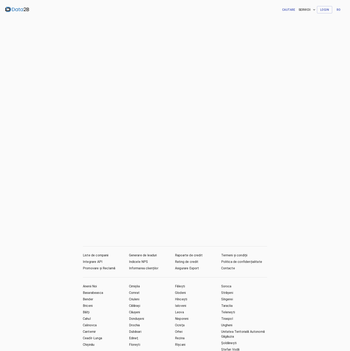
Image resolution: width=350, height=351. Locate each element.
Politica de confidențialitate (241, 262)
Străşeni (227, 293)
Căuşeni (134, 312)
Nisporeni (181, 319)
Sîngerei (227, 299)
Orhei (178, 332)
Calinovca (90, 325)
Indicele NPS (138, 262)
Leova (179, 312)
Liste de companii (96, 255)
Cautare (288, 9)
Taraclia (227, 306)
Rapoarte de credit (189, 255)
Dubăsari (135, 332)
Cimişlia (134, 286)
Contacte (228, 268)
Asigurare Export (187, 268)
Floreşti (134, 345)
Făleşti (180, 286)
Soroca (226, 286)
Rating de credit (186, 262)
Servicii (305, 9)
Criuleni (134, 299)
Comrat (134, 293)
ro (339, 9)
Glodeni (180, 293)
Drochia (134, 325)
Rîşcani (180, 345)
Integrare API (92, 262)
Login (324, 9)
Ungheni (227, 325)
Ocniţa (180, 325)
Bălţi (86, 312)
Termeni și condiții (234, 255)
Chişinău (88, 345)
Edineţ (133, 338)
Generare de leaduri (143, 255)
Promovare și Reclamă (99, 268)
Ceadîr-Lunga (92, 338)
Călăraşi (134, 306)
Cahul (87, 319)
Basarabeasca (93, 293)
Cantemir (89, 332)
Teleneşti (228, 312)
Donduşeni (136, 319)
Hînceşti (181, 299)
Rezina (180, 338)
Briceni (88, 306)
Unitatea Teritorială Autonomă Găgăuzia (243, 334)
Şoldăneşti (229, 343)
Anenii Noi (90, 286)
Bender (88, 299)
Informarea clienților (143, 268)
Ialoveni (180, 306)
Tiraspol (227, 319)
